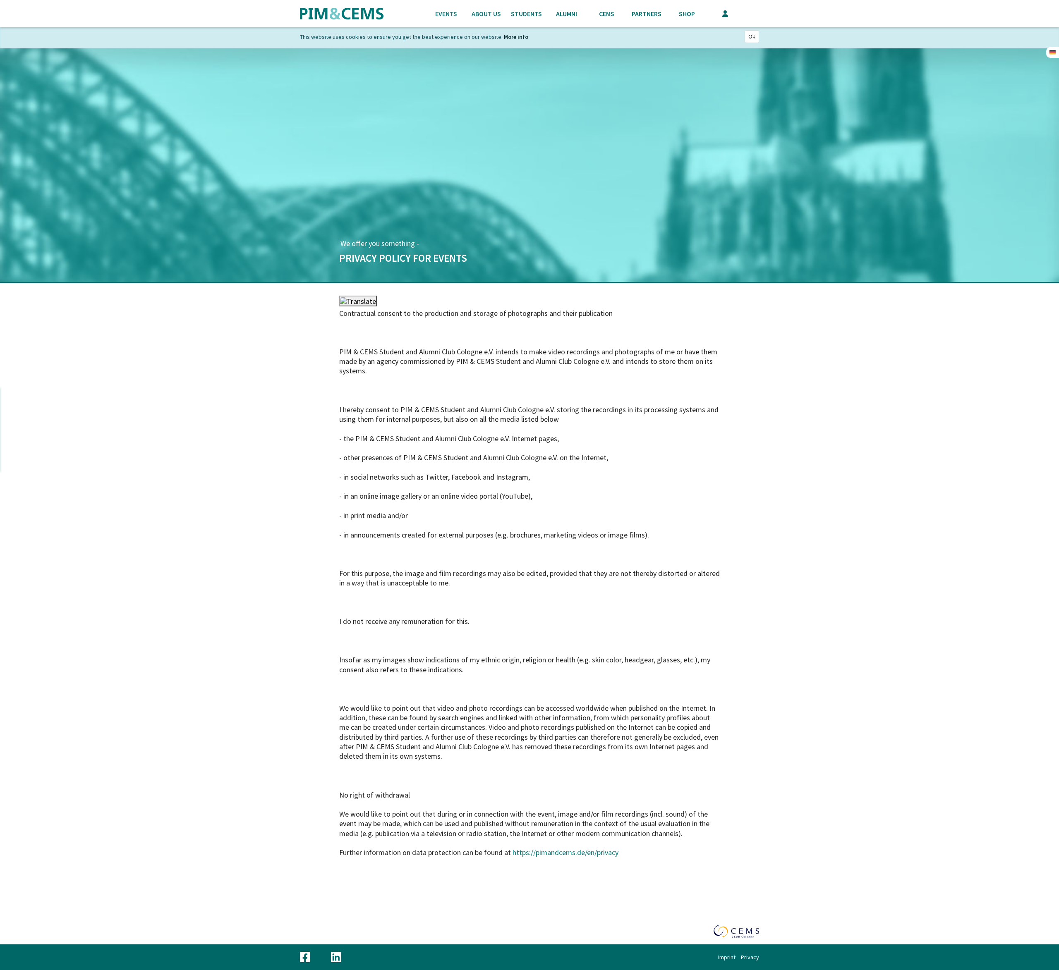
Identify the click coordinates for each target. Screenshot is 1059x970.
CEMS (606, 14)
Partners (646, 14)
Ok (751, 36)
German (1052, 52)
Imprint (727, 957)
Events (446, 14)
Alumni (566, 14)
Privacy (750, 957)
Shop (687, 14)
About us (486, 14)
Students (526, 14)
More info (516, 37)
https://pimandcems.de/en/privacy (565, 852)
